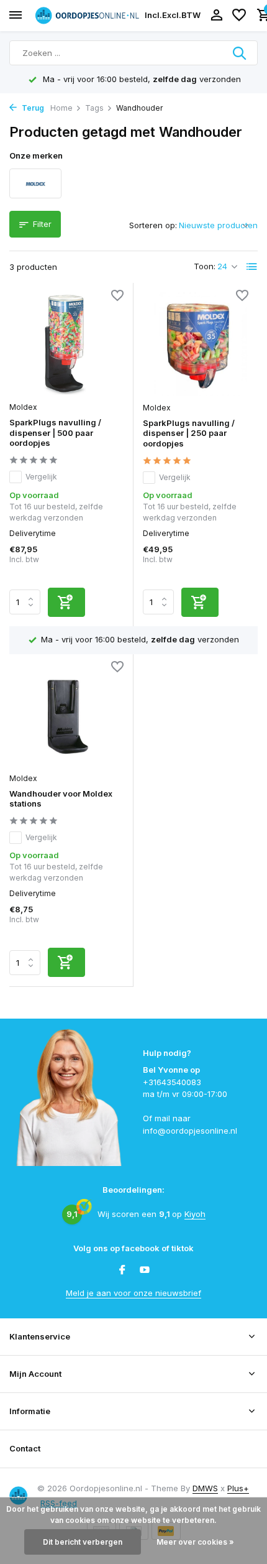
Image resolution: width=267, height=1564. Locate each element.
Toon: (204, 266)
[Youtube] (145, 1270)
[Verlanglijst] (239, 15)
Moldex (23, 407)
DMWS (205, 1488)
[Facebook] (122, 1270)
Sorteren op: (153, 225)
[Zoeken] (240, 53)
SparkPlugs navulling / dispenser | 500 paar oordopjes (55, 432)
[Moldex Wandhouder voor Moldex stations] (66, 715)
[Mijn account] (216, 15)
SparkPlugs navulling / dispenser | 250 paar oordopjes (189, 433)
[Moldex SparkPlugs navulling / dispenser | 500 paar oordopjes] (66, 343)
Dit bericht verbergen (82, 1542)
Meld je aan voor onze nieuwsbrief (133, 1293)
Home (61, 108)
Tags (94, 108)
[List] (252, 266)
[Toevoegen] (66, 602)
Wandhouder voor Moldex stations (60, 799)
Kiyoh (195, 1214)
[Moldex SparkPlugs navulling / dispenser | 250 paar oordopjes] (200, 344)
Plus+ (238, 1488)
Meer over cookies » (195, 1542)
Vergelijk (41, 476)
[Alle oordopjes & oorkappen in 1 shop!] (87, 15)
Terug (32, 108)
